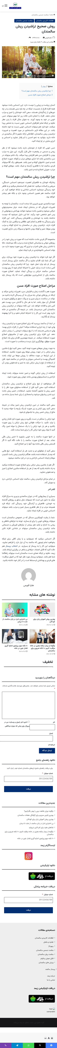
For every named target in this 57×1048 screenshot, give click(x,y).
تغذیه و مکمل (48, 942)
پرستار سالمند (50, 969)
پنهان (44, 86)
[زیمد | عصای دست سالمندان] (15, 6)
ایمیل (51, 733)
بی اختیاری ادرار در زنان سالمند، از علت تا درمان (15, 620)
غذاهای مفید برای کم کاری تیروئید (41, 827)
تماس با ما (51, 980)
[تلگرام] (17, 1045)
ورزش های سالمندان (46, 962)
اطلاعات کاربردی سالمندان (45, 20)
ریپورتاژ (50, 946)
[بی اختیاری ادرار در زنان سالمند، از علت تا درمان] (14, 610)
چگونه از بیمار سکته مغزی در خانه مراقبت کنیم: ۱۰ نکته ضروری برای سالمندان (42, 648)
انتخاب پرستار (11, 546)
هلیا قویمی (48, 38)
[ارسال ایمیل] (44, 38)
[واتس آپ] (28, 1045)
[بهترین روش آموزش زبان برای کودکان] (42, 610)
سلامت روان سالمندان (45, 954)
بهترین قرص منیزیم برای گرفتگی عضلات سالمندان (35, 815)
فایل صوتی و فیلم (47, 958)
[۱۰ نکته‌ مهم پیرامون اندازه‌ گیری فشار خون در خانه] (14, 636)
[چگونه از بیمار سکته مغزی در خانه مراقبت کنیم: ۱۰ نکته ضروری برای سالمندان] (42, 636)
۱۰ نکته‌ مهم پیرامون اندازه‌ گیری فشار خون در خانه (16, 647)
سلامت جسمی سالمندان (40, 15)
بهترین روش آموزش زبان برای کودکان (44, 620)
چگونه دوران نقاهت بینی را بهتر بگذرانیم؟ (38, 811)
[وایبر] (5, 1045)
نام (54, 722)
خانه (51, 15)
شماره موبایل (47, 773)
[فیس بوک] (51, 1045)
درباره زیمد (51, 976)
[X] (40, 1045)
